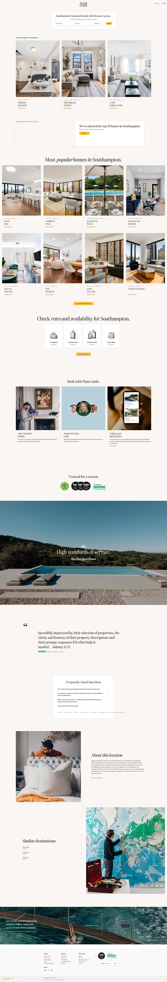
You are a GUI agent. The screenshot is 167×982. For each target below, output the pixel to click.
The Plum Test (82, 961)
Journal (45, 961)
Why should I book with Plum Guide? (68, 706)
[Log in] (163, 3)
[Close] (17, 978)
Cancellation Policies (66, 961)
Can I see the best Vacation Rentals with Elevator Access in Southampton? (79, 689)
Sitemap (53, 979)
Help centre (64, 956)
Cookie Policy (7, 979)
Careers (80, 963)
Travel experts (64, 959)
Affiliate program (48, 959)
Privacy (48, 979)
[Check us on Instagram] (45, 970)
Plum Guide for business (84, 959)
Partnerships (47, 958)
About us (81, 956)
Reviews (63, 963)
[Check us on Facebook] (48, 970)
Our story (81, 958)
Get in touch (64, 958)
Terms (45, 979)
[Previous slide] (21, 637)
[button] (83, 3)
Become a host (47, 956)
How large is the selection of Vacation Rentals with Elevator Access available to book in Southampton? (80, 694)
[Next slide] (139, 637)
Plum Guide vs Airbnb (48, 963)
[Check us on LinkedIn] (51, 970)
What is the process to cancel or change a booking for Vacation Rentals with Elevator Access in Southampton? (79, 701)
